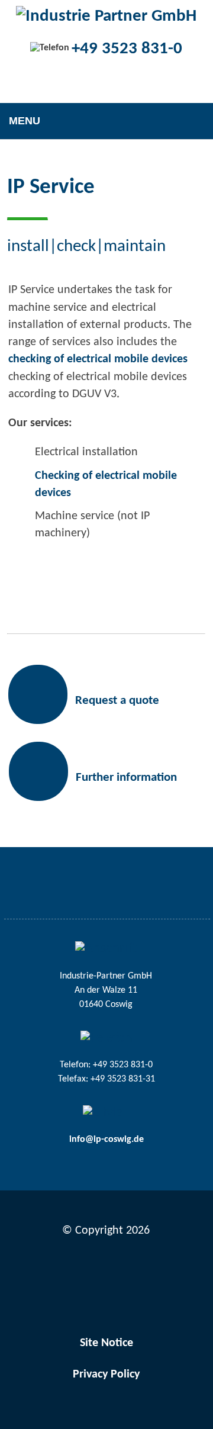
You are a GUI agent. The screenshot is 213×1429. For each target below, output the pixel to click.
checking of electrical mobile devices (98, 359)
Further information (126, 777)
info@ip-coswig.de (106, 1139)
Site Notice (106, 1343)
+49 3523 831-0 (127, 48)
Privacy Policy (106, 1374)
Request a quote (117, 700)
